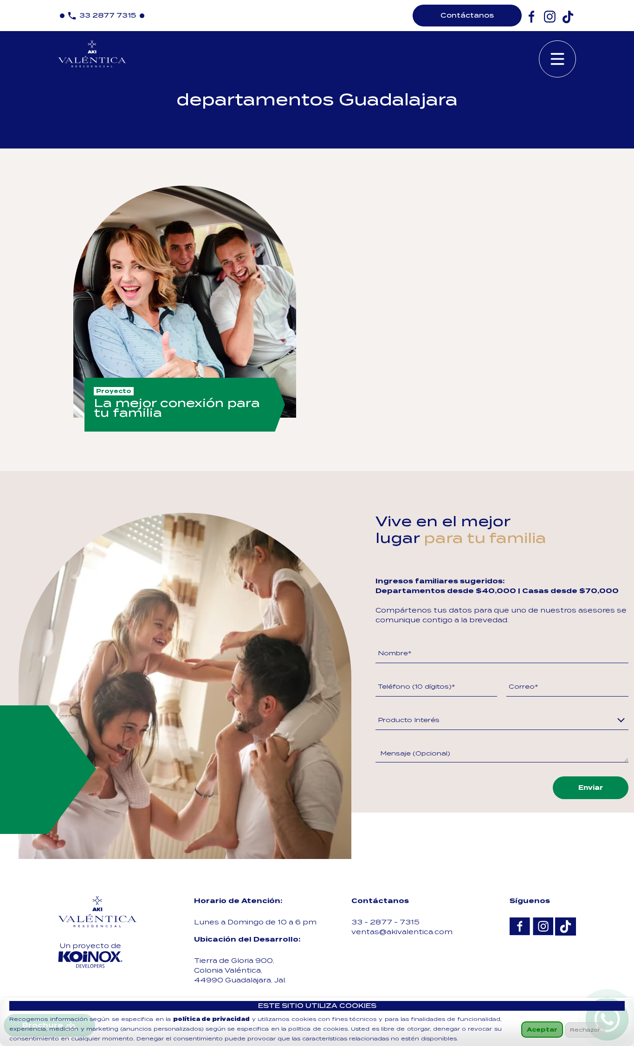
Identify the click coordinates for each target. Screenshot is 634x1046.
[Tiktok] (568, 17)
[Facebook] (532, 17)
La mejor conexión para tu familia (177, 408)
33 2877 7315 (107, 15)
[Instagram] (550, 17)
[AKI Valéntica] (97, 911)
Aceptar (542, 1029)
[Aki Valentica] (92, 52)
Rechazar (585, 1030)
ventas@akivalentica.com (402, 932)
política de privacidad (211, 1019)
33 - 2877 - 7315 (385, 922)
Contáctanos (467, 15)
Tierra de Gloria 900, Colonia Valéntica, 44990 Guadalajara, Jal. (240, 970)
